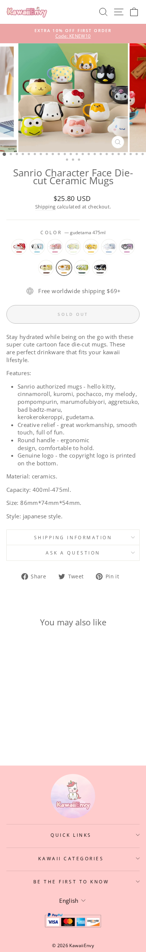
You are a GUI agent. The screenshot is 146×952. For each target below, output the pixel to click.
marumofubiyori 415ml (73, 246)
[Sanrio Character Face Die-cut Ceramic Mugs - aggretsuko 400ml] (49, 716)
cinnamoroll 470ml (108, 246)
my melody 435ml (55, 246)
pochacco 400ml (37, 246)
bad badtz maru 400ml (99, 267)
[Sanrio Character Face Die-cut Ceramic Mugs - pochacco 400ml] (23, 716)
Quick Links (71, 835)
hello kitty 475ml (19, 246)
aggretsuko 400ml (90, 246)
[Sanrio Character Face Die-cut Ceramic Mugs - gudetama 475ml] (40, 723)
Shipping (45, 207)
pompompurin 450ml (46, 267)
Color (72, 232)
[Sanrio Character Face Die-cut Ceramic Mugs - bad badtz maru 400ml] (31, 730)
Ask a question (73, 553)
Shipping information (73, 537)
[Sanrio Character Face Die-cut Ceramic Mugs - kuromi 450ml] (23, 723)
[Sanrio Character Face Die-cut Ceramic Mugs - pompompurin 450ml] (31, 723)
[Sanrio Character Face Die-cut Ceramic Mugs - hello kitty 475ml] (14, 716)
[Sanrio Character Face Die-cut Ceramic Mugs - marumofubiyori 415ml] (40, 716)
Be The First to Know (71, 882)
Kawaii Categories (71, 858)
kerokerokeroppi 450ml (81, 267)
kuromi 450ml (126, 246)
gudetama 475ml (64, 267)
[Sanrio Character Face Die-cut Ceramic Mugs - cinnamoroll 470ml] (14, 723)
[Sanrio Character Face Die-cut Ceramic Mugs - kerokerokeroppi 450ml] (49, 723)
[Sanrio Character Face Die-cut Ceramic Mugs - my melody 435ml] (31, 716)
